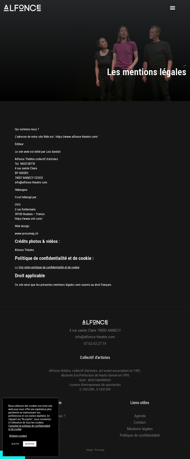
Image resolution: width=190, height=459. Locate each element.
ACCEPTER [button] (29, 444)
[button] (172, 8)
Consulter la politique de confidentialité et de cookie (29, 427)
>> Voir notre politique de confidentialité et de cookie (47, 267)
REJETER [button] (15, 444)
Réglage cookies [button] (18, 436)
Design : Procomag (95, 449)
